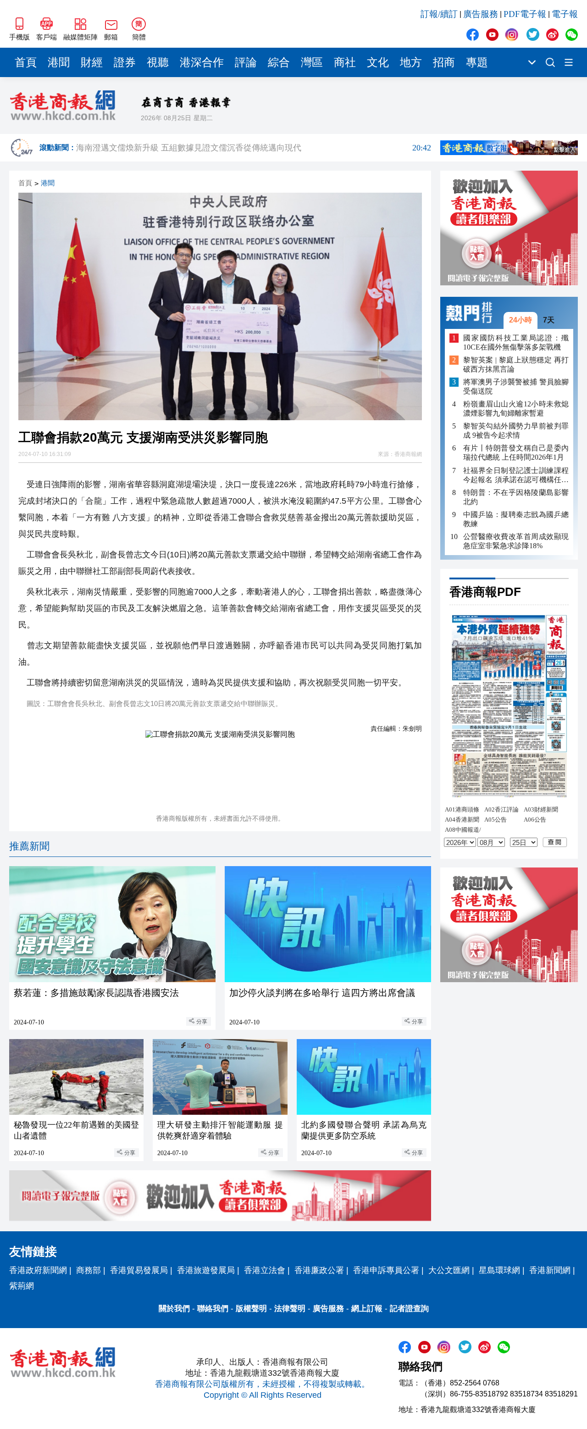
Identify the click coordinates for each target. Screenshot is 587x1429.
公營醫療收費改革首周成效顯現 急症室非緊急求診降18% (516, 540)
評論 (246, 62)
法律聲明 (289, 1308)
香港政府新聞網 (38, 1270)
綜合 (279, 62)
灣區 (312, 62)
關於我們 (174, 1308)
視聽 (158, 62)
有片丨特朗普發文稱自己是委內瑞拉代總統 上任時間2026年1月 (516, 452)
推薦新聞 (29, 846)
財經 (92, 62)
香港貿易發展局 (139, 1270)
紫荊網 (21, 1285)
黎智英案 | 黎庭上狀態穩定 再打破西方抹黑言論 (516, 364)
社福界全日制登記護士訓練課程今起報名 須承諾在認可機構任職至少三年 (516, 475)
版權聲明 (251, 1308)
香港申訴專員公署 (386, 1270)
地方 (411, 62)
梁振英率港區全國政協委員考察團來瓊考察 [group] (253, 147)
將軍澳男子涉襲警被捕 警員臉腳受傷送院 (516, 386)
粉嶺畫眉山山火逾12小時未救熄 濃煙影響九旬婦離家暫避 (516, 408)
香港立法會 (264, 1270)
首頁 (26, 62)
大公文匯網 (449, 1270)
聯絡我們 (212, 1308)
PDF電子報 (525, 14)
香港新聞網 (549, 1270)
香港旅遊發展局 (206, 1270)
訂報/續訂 (439, 14)
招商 (444, 62)
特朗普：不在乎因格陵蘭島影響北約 (516, 496)
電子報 (565, 14)
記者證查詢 (409, 1308)
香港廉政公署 (319, 1270)
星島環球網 (499, 1270)
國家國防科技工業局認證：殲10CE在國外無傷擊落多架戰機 (516, 342)
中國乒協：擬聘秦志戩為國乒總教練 (516, 518)
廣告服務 (480, 14)
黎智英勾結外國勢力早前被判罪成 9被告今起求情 (516, 430)
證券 (125, 62)
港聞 (59, 62)
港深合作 (202, 62)
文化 (378, 62)
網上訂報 (366, 1308)
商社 (345, 62)
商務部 (88, 1270)
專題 (477, 62)
